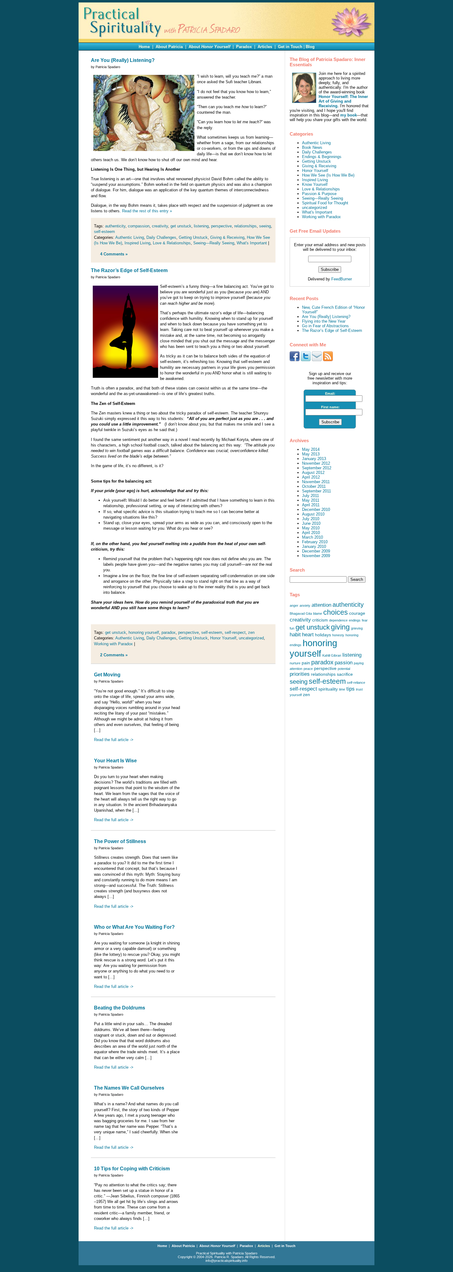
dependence (338, 620)
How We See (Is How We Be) (328, 175)
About (209, 46)
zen (251, 632)
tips (350, 689)
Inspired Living (137, 243)
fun (292, 628)
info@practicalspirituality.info (226, 1260)
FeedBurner (341, 279)
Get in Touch (290, 46)
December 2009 (316, 551)
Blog (310, 46)
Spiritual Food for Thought (325, 203)
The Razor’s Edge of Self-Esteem (129, 270)
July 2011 (310, 495)
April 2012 (311, 477)
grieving (357, 628)
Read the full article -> (113, 739)
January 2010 (314, 546)
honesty (338, 635)
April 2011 (311, 505)
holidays (323, 634)
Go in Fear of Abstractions (325, 326)
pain (306, 662)
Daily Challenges (161, 237)
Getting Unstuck (193, 237)
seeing (265, 226)
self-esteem (104, 231)
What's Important (252, 243)
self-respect (235, 632)
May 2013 (311, 454)
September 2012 (316, 468)
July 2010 (310, 518)
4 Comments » (114, 254)
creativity (160, 226)
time (342, 689)
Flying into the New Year (323, 321)
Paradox (244, 46)
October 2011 (314, 486)
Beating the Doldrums (119, 1007)
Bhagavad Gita (301, 613)
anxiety (305, 605)
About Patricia (169, 46)
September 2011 (316, 491)
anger (294, 605)
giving (340, 627)
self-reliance (356, 682)
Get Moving (107, 674)
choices (335, 612)
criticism (320, 620)
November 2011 (316, 481)
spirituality (328, 689)
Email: (330, 393)
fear (365, 620)
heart (308, 634)
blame (317, 613)
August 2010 (313, 514)
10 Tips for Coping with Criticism (132, 1168)
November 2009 (316, 555)
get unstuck (180, 226)
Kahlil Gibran (331, 655)
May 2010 (311, 528)
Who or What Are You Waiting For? (134, 927)
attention (321, 605)
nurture (295, 663)
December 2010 (316, 509)
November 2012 (316, 463)
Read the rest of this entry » (147, 211)
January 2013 (314, 458)
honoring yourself (144, 632)
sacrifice (345, 674)
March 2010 (312, 537)
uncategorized (251, 638)
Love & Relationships (172, 243)
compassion (138, 226)
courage (357, 613)
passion (344, 662)
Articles (265, 46)
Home (144, 46)
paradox (168, 632)
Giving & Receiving (227, 237)
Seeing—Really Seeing (213, 243)
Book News (312, 147)
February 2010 (315, 542)
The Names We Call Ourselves (129, 1088)
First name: (330, 407)
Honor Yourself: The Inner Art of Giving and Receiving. (343, 101)
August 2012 (313, 472)
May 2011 (310, 500)
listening (201, 226)
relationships (245, 226)
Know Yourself (315, 184)
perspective (221, 226)
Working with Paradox (113, 644)
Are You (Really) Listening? (123, 60)
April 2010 (311, 532)
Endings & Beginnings (321, 156)
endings (355, 620)
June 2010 (311, 523)
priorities (300, 674)
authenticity (115, 226)
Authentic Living (129, 237)
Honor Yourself (223, 638)
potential (344, 669)
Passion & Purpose (319, 193)
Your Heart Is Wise (115, 760)
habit (295, 634)
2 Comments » (114, 655)
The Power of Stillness (120, 841)
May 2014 (311, 449)
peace (308, 669)
